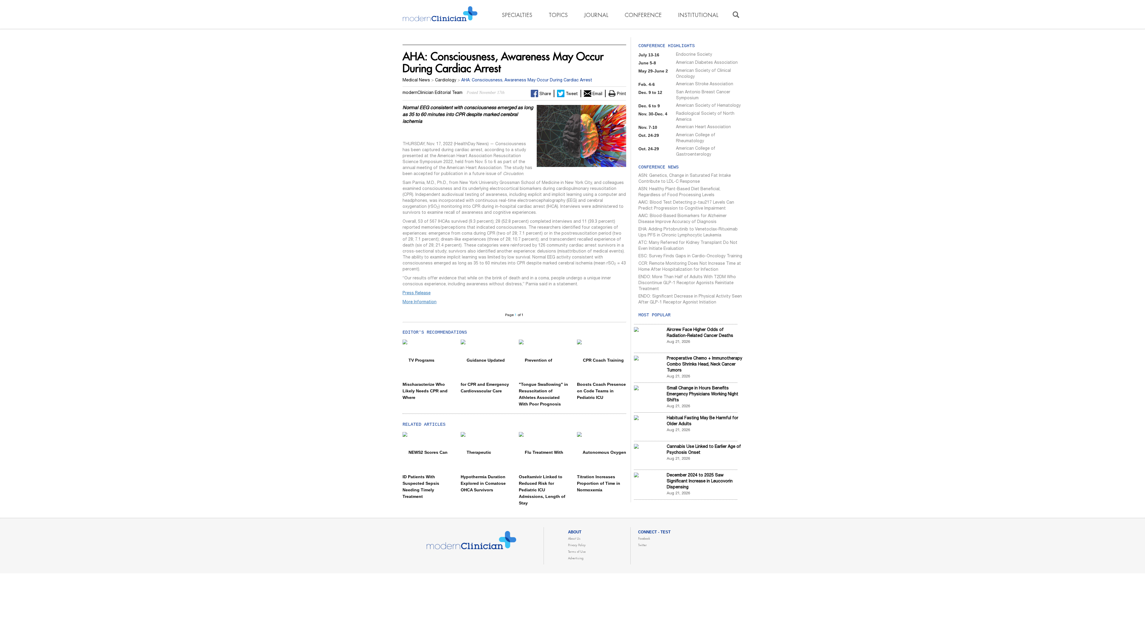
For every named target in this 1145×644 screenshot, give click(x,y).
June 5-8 (647, 63)
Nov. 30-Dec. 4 (652, 114)
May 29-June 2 (653, 71)
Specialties (517, 15)
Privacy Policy (577, 545)
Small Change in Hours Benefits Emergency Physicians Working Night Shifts (702, 394)
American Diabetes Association (707, 63)
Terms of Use (577, 551)
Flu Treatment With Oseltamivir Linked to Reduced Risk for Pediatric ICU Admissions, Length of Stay (542, 477)
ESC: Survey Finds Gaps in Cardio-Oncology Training (690, 256)
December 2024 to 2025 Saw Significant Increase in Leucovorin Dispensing (700, 481)
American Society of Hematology (708, 106)
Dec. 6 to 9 (649, 105)
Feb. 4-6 (646, 84)
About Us (574, 538)
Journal (596, 15)
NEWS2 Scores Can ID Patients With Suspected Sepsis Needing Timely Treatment (425, 474)
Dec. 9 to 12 (650, 92)
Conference (643, 15)
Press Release (417, 293)
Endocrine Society (694, 55)
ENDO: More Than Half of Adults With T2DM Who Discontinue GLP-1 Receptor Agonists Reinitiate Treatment (687, 283)
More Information (420, 302)
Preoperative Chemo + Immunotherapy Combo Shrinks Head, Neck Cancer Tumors (704, 365)
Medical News (416, 80)
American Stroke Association (704, 84)
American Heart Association (703, 127)
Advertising (576, 558)
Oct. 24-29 (648, 135)
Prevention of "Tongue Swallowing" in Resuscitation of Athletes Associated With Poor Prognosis (543, 382)
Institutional (698, 15)
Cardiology (445, 80)
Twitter (642, 545)
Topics (558, 15)
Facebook (644, 538)
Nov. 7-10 (647, 127)
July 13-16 (648, 54)
